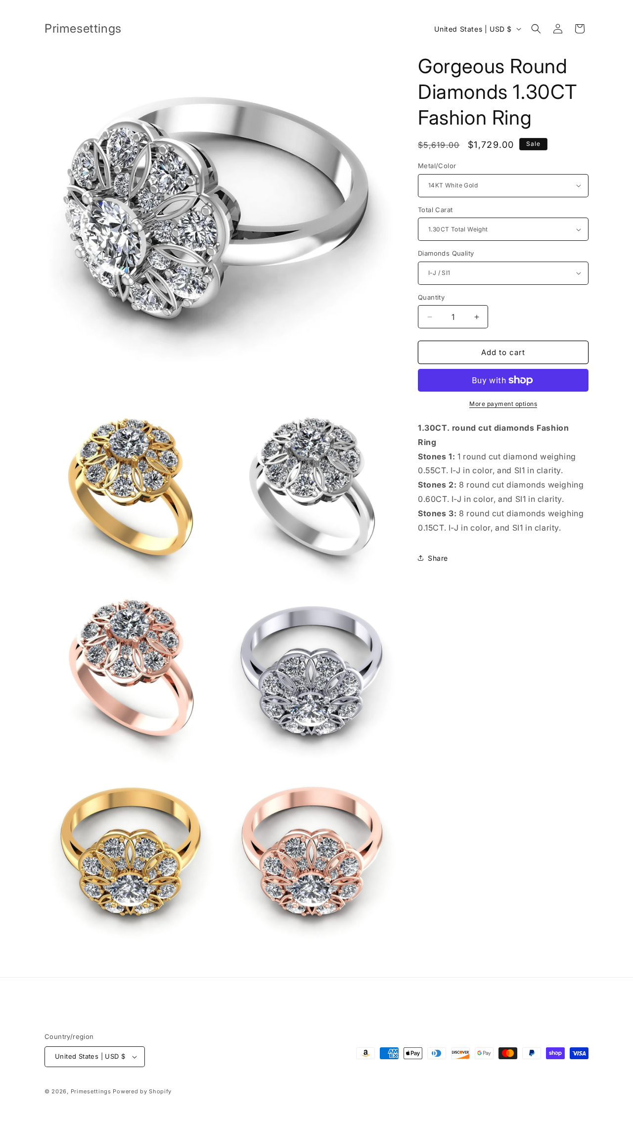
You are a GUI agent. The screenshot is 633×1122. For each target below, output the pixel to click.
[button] (536, 29)
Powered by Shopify (142, 1091)
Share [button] (438, 558)
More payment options (503, 403)
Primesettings (91, 1091)
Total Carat (435, 210)
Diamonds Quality (446, 253)
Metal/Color (437, 166)
